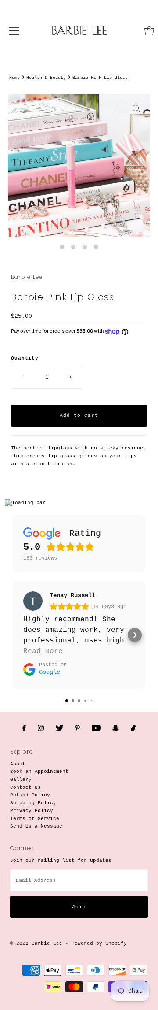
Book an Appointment (39, 771)
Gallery (21, 779)
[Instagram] (41, 729)
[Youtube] (96, 729)
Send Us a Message (36, 826)
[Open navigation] (14, 31)
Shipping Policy (33, 803)
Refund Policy (30, 795)
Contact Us (25, 787)
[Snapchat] (115, 729)
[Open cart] (149, 30)
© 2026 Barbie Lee (36, 943)
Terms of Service (34, 818)
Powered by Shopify (99, 943)
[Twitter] (59, 729)
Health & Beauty (46, 77)
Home (14, 77)
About (17, 764)
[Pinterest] (77, 729)
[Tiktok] (133, 729)
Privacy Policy (31, 810)
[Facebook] (24, 729)
